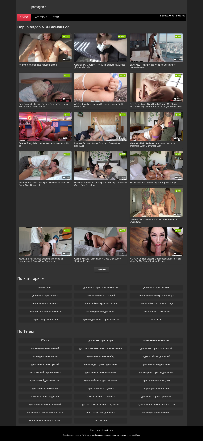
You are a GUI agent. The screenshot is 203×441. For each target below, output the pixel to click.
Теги (56, 17)
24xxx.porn (95, 430)
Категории (40, 17)
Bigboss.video (167, 16)
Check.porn (107, 430)
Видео (24, 17)
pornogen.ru (39, 7)
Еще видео (101, 269)
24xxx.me (180, 16)
